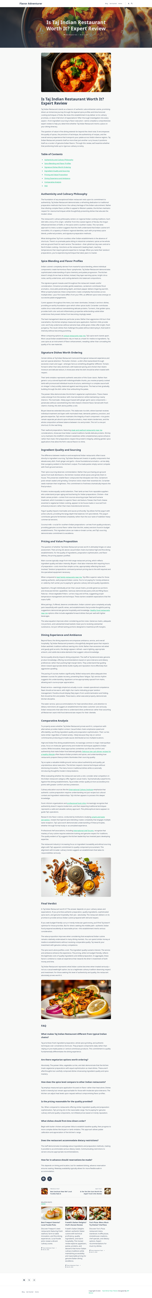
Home (120, 3)
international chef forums (83, 830)
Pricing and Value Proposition (56, 175)
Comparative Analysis (52, 182)
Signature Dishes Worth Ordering (57, 167)
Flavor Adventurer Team (71, 35)
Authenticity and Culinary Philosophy (58, 160)
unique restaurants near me (74, 336)
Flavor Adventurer (31, 3)
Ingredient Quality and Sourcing (57, 171)
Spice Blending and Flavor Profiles (57, 163)
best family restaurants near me (69, 577)
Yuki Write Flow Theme (110, 1291)
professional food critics (76, 803)
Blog (106, 3)
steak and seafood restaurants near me (86, 430)
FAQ (46, 186)
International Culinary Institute (81, 789)
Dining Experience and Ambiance (57, 178)
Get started (113, 3)
